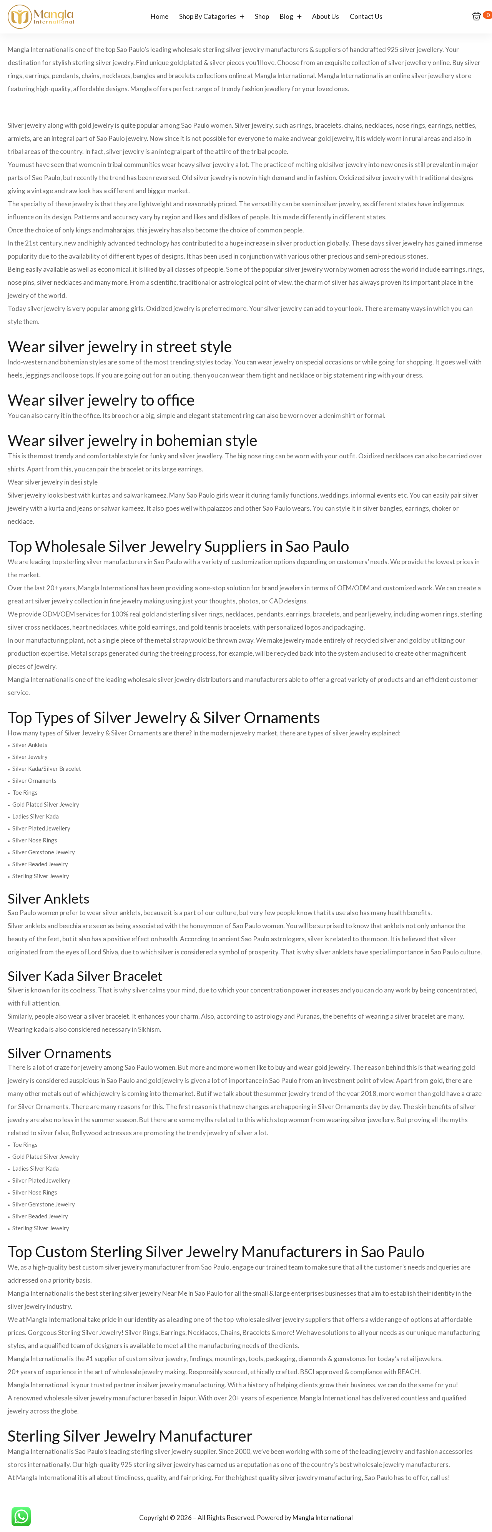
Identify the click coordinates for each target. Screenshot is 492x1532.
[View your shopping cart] (476, 16)
